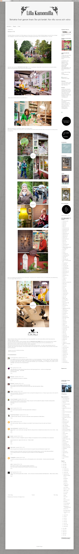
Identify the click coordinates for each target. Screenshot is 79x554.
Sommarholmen (65, 327)
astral (11, 408)
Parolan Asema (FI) (66, 444)
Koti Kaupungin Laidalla (67, 430)
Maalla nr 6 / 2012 (67, 488)
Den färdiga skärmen (67, 510)
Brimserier (12, 376)
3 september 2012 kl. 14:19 (19, 383)
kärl (63, 287)
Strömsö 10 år (66, 508)
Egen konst (64, 245)
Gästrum (64, 269)
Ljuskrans (64, 291)
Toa (63, 340)
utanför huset (65, 347)
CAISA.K (64, 402)
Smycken (64, 325)
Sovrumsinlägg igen (67, 503)
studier (64, 331)
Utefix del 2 (65, 496)
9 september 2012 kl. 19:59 (16, 472)
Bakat (63, 225)
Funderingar (65, 259)
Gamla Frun (65, 483)
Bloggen (14, 26)
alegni (63, 454)
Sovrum (64, 328)
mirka (11, 464)
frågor (64, 257)
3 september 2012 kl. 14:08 (16, 367)
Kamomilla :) (9, 26)
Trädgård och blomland (66, 343)
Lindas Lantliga (65, 433)
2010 (64, 530)
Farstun (64, 249)
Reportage (64, 316)
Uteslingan (65, 480)
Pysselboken (65, 313)
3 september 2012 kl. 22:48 (22, 428)
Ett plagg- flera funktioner (66, 485)
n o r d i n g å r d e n (14, 357)
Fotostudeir (64, 256)
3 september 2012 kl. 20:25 (22, 399)
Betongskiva (65, 481)
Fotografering (65, 255)
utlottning (64, 350)
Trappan (64, 342)
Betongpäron (66, 478)
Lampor (64, 290)
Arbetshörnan (65, 221)
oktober (65, 472)
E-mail (19, 26)
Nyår (63, 306)
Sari (11, 472)
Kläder (64, 283)
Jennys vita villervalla (66, 426)
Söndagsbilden (65, 336)
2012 (64, 467)
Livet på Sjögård (65, 436)
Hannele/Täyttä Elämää (14, 414)
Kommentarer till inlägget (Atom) (18, 496)
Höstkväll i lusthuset (67, 475)
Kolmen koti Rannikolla (66, 429)
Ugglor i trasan (66, 490)
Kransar (64, 286)
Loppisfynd (64, 293)
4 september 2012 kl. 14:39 (19, 447)
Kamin (64, 280)
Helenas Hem (65, 419)
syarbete (64, 335)
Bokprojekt (64, 236)
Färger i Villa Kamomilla (67, 260)
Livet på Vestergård (13, 399)
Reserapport (65, 501)
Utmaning (64, 351)
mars (65, 523)
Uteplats (64, 348)
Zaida (63, 359)
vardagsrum (64, 354)
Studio (64, 332)
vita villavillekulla (65, 456)
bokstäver (64, 237)
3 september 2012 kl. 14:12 (19, 376)
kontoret (64, 284)
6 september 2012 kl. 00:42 (20, 457)
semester (64, 321)
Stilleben (64, 329)
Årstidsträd (64, 361)
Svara (11, 364)
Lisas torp (64, 434)
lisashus (11, 436)
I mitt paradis (65, 423)
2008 (64, 533)
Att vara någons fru (66, 399)
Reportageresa (65, 317)
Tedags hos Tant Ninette (66, 447)
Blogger (41, 546)
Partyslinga (65, 493)
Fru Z (11, 421)
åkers (63, 458)
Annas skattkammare (14, 428)
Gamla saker (65, 265)
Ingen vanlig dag (65, 425)
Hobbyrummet (65, 272)
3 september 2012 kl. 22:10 (17, 421)
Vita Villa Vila (65, 451)
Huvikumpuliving (65, 422)
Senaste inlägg (10, 494)
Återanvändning (65, 362)
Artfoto (64, 222)
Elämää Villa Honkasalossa (67, 411)
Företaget (64, 264)
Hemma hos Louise (66, 421)
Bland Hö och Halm (66, 401)
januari (65, 526)
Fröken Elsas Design (66, 414)
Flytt (63, 252)
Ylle (63, 358)
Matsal (64, 297)
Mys (63, 301)
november (65, 470)
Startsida (33, 494)
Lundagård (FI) (65, 437)
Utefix (65, 498)
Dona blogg (64, 406)
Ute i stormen (66, 492)
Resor (63, 318)
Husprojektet (65, 275)
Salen (63, 320)
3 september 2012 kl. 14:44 (17, 391)
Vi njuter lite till (66, 504)
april (64, 521)
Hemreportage (65, 271)
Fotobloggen (65, 253)
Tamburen (64, 338)
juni (64, 518)
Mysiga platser (13, 351)
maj (64, 519)
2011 (64, 528)
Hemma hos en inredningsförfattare (67, 507)
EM (11, 367)
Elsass (63, 410)
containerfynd (65, 244)
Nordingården (65, 443)
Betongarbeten (65, 229)
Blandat (64, 232)
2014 (64, 464)
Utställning (64, 352)
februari (65, 524)
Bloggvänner (65, 234)
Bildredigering (65, 230)
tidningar (64, 339)
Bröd (63, 240)
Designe (11, 391)
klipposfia (64, 455)
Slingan (65, 495)
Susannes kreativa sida (66, 445)
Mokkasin (64, 440)
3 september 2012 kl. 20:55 (17, 408)
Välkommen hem (65, 452)
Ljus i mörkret (66, 487)
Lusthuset (64, 294)
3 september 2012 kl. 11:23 (22, 357)
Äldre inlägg (56, 494)
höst (63, 276)
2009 (64, 531)
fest (63, 250)
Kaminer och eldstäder (66, 282)
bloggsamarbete (65, 233)
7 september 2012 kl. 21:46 (17, 464)
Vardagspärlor (12, 457)
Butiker (64, 241)
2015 (64, 462)
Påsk (63, 314)
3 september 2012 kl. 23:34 (17, 436)
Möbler (64, 304)
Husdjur (64, 273)
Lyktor (64, 295)
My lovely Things (65, 441)
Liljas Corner (12, 447)
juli (64, 516)
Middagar (64, 298)
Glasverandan (65, 268)
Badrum (64, 223)
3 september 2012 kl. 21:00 (23, 414)
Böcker (64, 243)
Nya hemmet (65, 305)
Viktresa (64, 355)
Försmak (65, 476)
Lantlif (64, 432)
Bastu (63, 226)
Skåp (63, 324)
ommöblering (65, 310)
